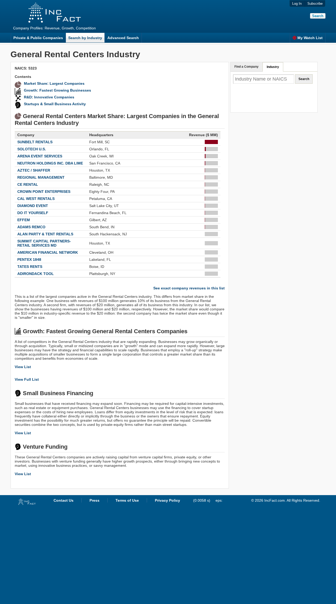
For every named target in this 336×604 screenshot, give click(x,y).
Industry (273, 67)
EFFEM (23, 220)
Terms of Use (127, 500)
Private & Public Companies (38, 38)
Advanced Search (123, 38)
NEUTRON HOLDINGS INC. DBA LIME (50, 163)
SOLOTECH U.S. (31, 149)
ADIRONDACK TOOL (35, 274)
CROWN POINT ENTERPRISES (43, 191)
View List (23, 367)
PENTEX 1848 (29, 259)
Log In (297, 4)
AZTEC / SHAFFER (33, 170)
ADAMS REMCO (31, 227)
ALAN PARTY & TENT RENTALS (45, 234)
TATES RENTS (29, 266)
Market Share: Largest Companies (54, 83)
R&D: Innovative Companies (49, 97)
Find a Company (246, 66)
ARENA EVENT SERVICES (39, 156)
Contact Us (64, 500)
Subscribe (315, 4)
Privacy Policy (167, 500)
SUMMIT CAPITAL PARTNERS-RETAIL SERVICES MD (44, 243)
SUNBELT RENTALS (34, 142)
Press (94, 500)
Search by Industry (85, 38)
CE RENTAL (27, 184)
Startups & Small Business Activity (55, 104)
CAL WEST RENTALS (36, 199)
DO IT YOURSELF (32, 213)
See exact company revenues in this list (189, 288)
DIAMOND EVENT (32, 206)
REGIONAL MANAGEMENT (41, 177)
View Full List (27, 379)
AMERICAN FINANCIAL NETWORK (47, 252)
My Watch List (310, 38)
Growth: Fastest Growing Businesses (57, 90)
